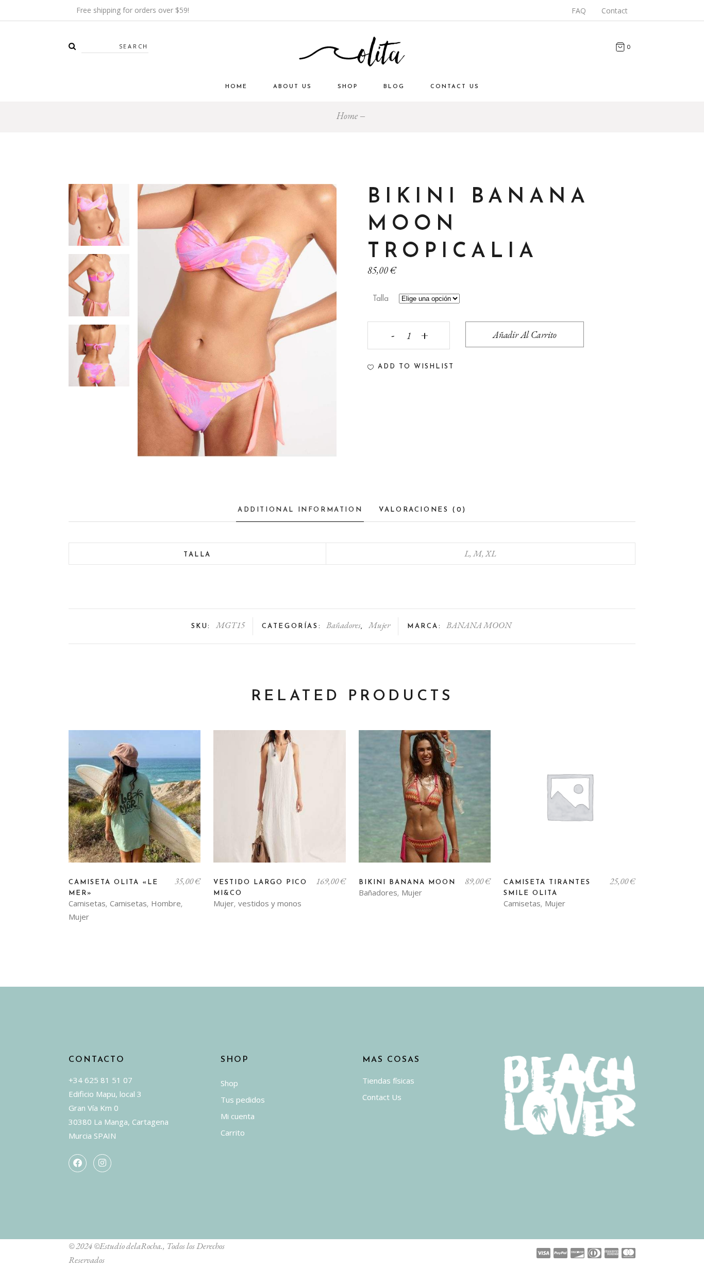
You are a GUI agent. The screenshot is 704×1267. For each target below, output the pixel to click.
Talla (381, 299)
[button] (410, 367)
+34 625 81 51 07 (100, 1080)
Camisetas (87, 903)
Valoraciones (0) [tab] (422, 509)
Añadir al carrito (525, 335)
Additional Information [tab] (300, 509)
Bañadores (343, 625)
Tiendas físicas (388, 1080)
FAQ (579, 10)
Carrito (233, 1132)
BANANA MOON (478, 625)
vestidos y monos (269, 903)
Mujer (379, 625)
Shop (229, 1083)
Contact (614, 10)
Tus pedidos (243, 1099)
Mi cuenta (238, 1116)
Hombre (166, 903)
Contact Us (381, 1097)
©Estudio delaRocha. (128, 1246)
